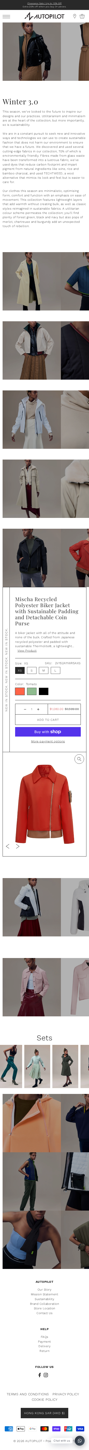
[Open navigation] (7, 16)
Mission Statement (44, 1294)
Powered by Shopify (61, 1441)
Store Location (44, 1308)
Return (44, 1351)
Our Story (45, 1289)
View (27, 650)
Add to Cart (48, 719)
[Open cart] (75, 16)
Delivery (44, 1346)
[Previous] (7, 846)
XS (20, 670)
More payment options (48, 741)
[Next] (17, 846)
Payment (44, 1341)
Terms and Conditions (28, 1394)
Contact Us (44, 1313)
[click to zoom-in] (79, 759)
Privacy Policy (65, 1394)
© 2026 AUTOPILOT (27, 1441)
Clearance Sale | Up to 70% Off (44, 3)
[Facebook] (39, 1374)
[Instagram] (46, 1374)
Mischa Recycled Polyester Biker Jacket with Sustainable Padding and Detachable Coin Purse (47, 610)
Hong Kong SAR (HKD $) (44, 1413)
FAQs (44, 1337)
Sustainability (44, 1299)
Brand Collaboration (44, 1303)
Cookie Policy (44, 1399)
